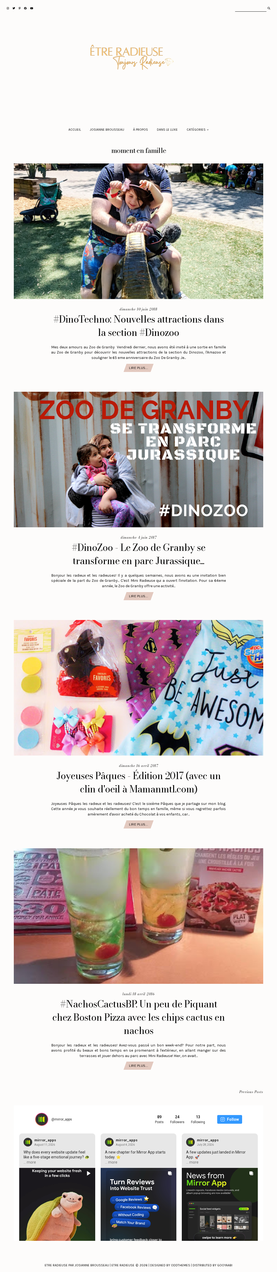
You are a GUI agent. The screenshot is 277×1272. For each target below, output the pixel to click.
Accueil (74, 129)
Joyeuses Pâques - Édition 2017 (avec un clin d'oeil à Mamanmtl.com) (139, 782)
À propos (140, 129)
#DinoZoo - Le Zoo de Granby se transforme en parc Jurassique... (138, 554)
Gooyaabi (224, 1265)
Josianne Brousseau (107, 129)
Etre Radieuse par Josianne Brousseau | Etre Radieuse (89, 1265)
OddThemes (180, 1265)
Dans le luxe (167, 129)
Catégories (196, 129)
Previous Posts (251, 1092)
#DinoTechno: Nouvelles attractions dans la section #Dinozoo (138, 326)
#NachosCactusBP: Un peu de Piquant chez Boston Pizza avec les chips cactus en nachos (138, 1017)
